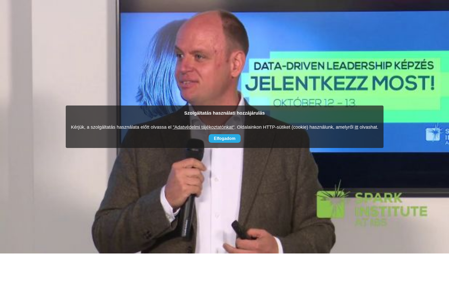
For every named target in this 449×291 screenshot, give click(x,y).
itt (356, 127)
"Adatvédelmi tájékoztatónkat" (203, 127)
